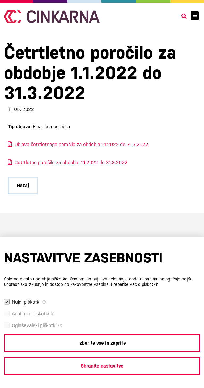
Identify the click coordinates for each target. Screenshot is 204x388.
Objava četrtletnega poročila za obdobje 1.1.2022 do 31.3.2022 (81, 144)
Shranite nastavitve (102, 366)
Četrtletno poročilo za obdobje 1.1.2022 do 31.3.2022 (71, 162)
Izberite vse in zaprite (102, 343)
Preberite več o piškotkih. (135, 284)
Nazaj (23, 185)
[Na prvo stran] (52, 17)
